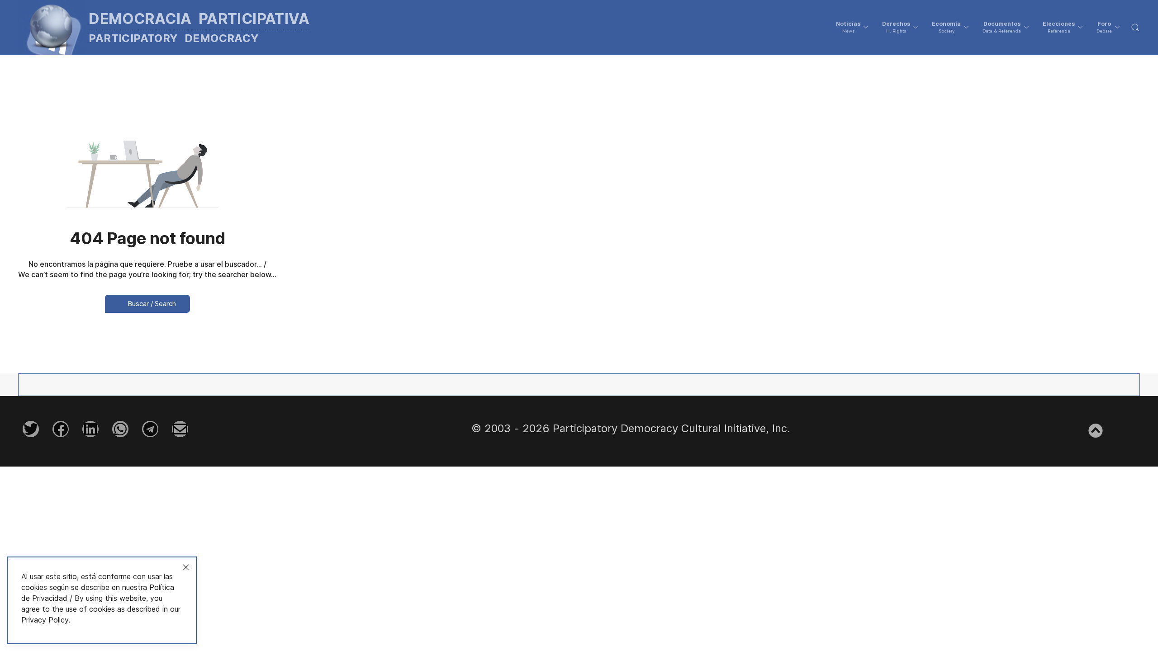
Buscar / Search (151, 303)
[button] (852, 27)
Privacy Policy (44, 619)
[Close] (186, 567)
